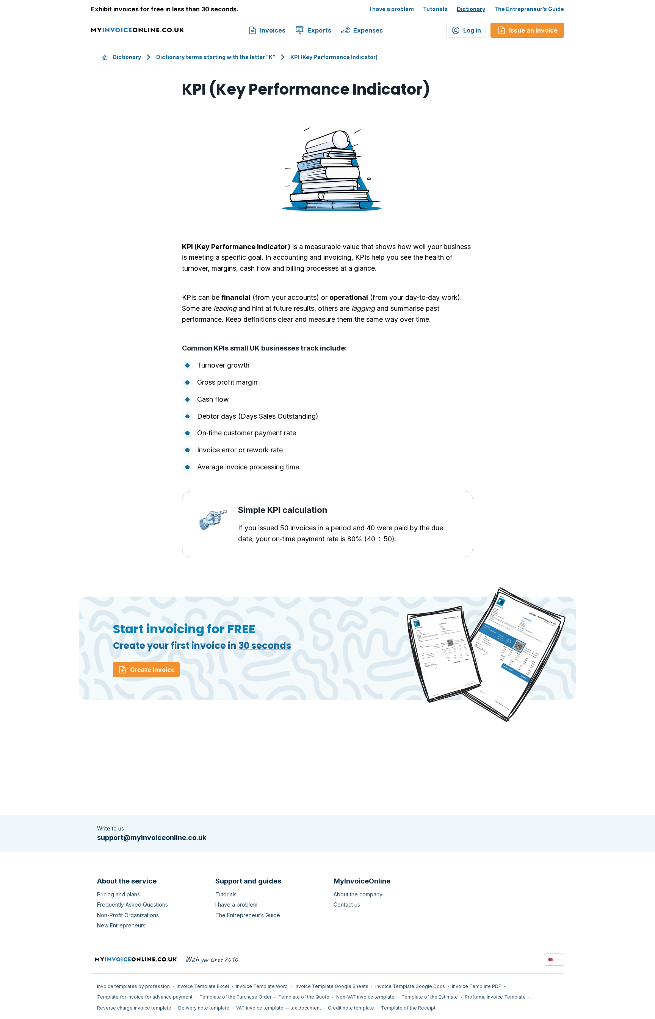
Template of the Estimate (429, 997)
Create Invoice (152, 669)
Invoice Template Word (262, 986)
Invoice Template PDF (476, 986)
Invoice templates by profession (133, 986)
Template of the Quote (303, 997)
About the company (358, 894)
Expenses (368, 30)
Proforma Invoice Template (495, 997)
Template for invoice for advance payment (145, 997)
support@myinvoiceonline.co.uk (151, 837)
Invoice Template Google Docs (410, 986)
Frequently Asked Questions (132, 904)
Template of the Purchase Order (235, 997)
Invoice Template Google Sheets (331, 986)
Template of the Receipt (408, 1008)
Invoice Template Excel (203, 986)
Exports (319, 30)
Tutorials (435, 9)
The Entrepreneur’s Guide (529, 9)
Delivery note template (203, 1008)
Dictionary (471, 9)
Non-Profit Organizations (128, 915)
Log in (472, 30)
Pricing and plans (118, 894)
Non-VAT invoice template (365, 997)
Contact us (347, 904)
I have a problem (392, 9)
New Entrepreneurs (121, 925)
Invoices (272, 30)
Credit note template (351, 1008)
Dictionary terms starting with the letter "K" (215, 57)
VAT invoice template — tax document (278, 1008)
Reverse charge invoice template (134, 1008)
